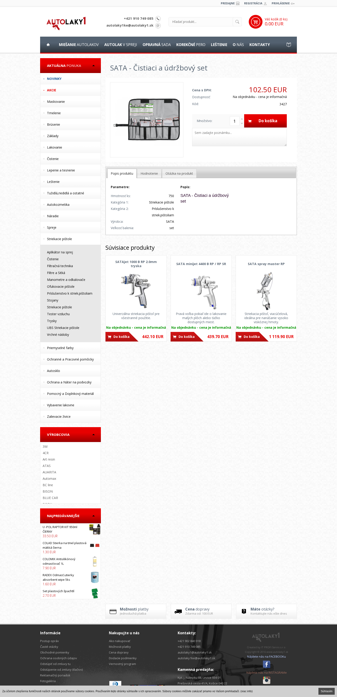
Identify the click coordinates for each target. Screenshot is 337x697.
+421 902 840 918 (189, 641)
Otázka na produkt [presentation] (179, 173)
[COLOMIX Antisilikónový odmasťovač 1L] (70, 564)
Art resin (49, 459)
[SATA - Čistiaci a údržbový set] (146, 119)
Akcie (51, 90)
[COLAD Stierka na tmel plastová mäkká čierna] (70, 548)
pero (190, 44)
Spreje (51, 227)
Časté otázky (49, 647)
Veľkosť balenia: (122, 228)
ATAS (47, 466)
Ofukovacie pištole (61, 286)
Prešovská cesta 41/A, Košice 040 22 (202, 683)
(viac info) (246, 691)
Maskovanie (56, 101)
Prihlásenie (281, 3)
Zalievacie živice (59, 416)
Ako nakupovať (119, 641)
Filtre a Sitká (56, 273)
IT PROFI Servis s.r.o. (273, 647)
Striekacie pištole (59, 239)
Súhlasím (326, 691)
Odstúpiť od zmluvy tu (55, 664)
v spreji (120, 44)
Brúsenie (53, 124)
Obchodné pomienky (54, 652)
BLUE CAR (50, 498)
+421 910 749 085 (138, 18)
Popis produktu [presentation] (122, 173)
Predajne (228, 3)
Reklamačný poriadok (55, 675)
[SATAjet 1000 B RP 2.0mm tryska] (136, 290)
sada (157, 44)
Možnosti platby (120, 647)
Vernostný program (122, 664)
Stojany (52, 300)
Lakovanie (54, 147)
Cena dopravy (119, 652)
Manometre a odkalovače (66, 279)
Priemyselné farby (60, 348)
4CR (46, 453)
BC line (48, 485)
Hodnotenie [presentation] (149, 173)
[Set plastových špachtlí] (70, 593)
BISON (48, 491)
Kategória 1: (120, 202)
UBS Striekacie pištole (63, 327)
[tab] (122, 173)
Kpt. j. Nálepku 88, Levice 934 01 (199, 677)
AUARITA (49, 472)
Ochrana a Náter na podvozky (69, 382)
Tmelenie (54, 113)
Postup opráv (49, 641)
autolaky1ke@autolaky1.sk (129, 25)
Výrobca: (117, 221)
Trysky (52, 321)
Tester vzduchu (58, 314)
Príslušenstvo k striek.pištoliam (69, 293)
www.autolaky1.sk (277, 652)
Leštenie (53, 181)
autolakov (79, 44)
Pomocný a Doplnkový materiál (70, 393)
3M (45, 446)
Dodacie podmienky (123, 658)
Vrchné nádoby (58, 334)
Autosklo (53, 371)
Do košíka (121, 336)
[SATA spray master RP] (266, 290)
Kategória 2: (120, 208)
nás (238, 44)
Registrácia (253, 3)
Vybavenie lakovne (60, 405)
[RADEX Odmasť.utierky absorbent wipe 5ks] (70, 580)
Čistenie (53, 159)
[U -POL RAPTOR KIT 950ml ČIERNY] (70, 531)
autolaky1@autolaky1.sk (195, 652)
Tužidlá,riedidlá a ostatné (65, 193)
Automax (49, 478)
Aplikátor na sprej (60, 252)
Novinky (54, 78)
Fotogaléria (48, 681)
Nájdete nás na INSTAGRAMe (266, 672)
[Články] (289, 45)
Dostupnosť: (201, 97)
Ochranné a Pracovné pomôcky (70, 359)
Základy (52, 136)
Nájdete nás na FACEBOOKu (266, 656)
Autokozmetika (58, 204)
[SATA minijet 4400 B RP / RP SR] (201, 290)
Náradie (53, 216)
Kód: (195, 104)
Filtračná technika (60, 266)
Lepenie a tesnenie (61, 170)
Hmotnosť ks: (121, 196)
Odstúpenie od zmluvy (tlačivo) (61, 669)
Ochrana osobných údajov (58, 658)
